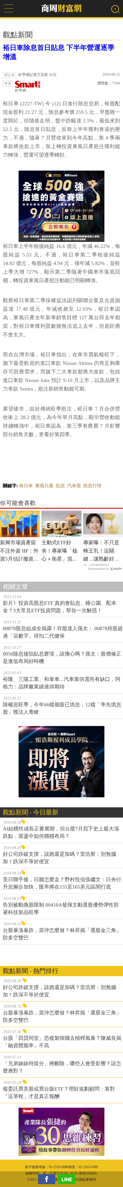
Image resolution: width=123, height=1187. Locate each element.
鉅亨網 (20, 90)
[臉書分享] (48, 1179)
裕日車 (26, 485)
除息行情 (92, 485)
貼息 (60, 485)
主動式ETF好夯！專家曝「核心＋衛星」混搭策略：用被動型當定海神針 (59, 551)
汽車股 (74, 485)
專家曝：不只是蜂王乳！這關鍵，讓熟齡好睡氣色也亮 (101, 551)
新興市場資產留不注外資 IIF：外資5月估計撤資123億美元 (19, 551)
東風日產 (44, 485)
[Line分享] (68, 1179)
